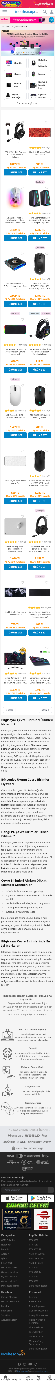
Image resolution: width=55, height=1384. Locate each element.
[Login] (4, 11)
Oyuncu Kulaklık (9, 1272)
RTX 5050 (33, 1240)
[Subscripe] (51, 1190)
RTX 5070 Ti (35, 1272)
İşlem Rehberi (36, 1331)
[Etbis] (43, 1219)
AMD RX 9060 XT (37, 1253)
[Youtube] (30, 1364)
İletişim (33, 1297)
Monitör (5, 1249)
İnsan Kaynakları (37, 1306)
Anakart (5, 1253)
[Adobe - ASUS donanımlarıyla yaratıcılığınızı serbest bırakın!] (27, 43)
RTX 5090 (33, 1281)
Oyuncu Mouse (9, 1276)
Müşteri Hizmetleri (10, 1301)
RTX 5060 (33, 1244)
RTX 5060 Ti (35, 1249)
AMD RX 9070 (36, 1262)
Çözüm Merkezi (9, 1297)
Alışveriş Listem (9, 1319)
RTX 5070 (33, 1267)
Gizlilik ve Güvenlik (38, 1310)
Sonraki (45, 709)
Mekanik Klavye (9, 1267)
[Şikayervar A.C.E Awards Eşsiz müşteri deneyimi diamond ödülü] (16, 1219)
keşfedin (43, 1040)
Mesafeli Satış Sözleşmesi (36, 1343)
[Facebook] (19, 1364)
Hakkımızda (35, 1301)
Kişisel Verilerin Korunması (37, 1321)
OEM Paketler (8, 1240)
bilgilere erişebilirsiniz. (32, 1113)
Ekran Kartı (7, 1262)
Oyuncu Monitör (9, 1281)
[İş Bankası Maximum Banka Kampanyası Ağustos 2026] (27, 20)
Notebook (6, 1244)
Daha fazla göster (10, 1285)
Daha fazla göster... (27, 103)
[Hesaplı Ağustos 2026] (27, 4)
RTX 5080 (33, 1276)
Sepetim (5, 1315)
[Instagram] (24, 1364)
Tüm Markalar (36, 1327)
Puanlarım (6, 1310)
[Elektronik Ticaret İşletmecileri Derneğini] (42, 1162)
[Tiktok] (35, 1364)
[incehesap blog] (13, 1339)
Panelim (5, 1306)
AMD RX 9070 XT (37, 1258)
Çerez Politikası (36, 1336)
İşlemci (5, 1258)
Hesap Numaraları (38, 1315)
